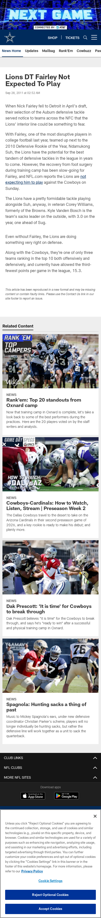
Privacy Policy (32, 871)
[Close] (95, 816)
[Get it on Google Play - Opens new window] (66, 798)
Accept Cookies (51, 909)
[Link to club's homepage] (10, 35)
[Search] (85, 37)
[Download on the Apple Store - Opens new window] (33, 796)
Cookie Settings (50, 881)
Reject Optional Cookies (50, 895)
